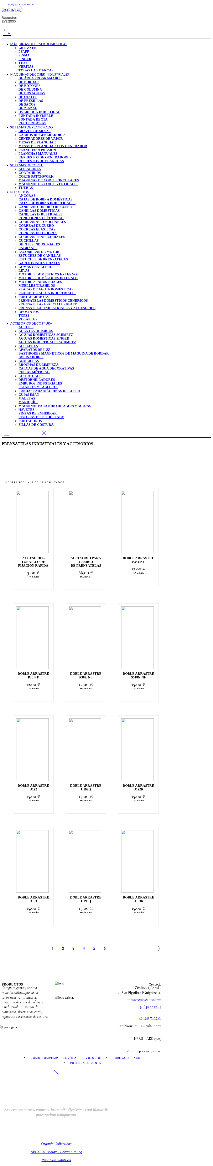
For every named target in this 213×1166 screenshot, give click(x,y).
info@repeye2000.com (21, 4)
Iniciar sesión (15, 9)
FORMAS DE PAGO (127, 1057)
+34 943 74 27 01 (150, 1017)
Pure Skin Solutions (56, 1160)
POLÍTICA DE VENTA (85, 1062)
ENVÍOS (69, 1057)
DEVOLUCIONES (94, 1057)
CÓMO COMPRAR (44, 1057)
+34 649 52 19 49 (149, 1006)
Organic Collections (56, 1144)
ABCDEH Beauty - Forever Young (56, 1152)
